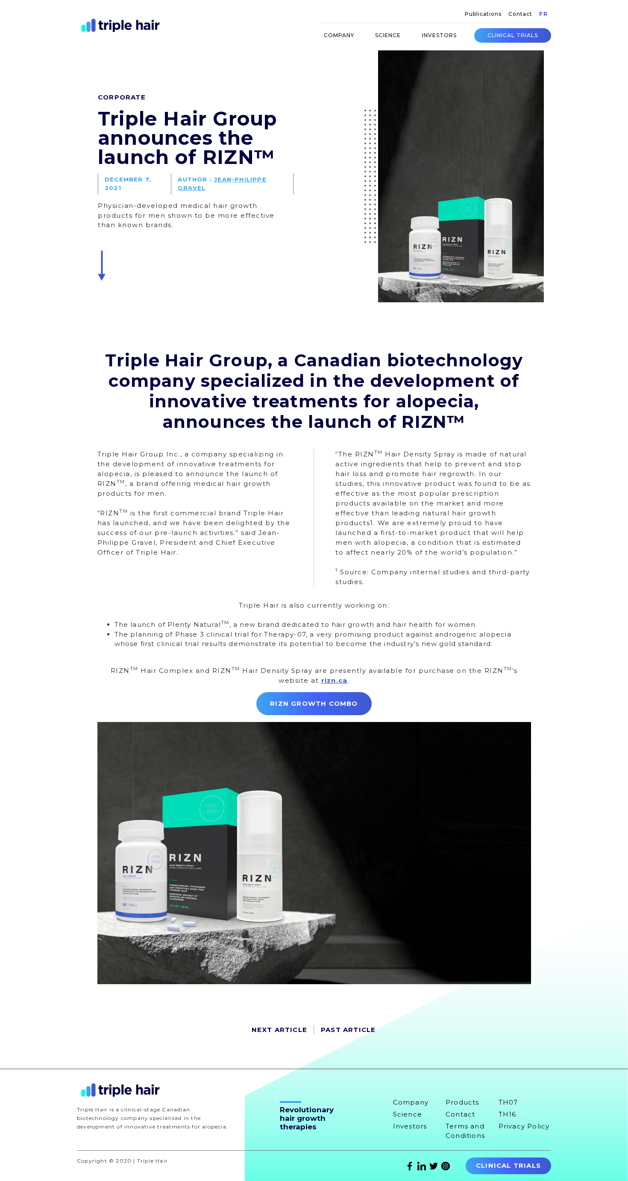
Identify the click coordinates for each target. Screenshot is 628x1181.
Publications (483, 14)
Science (388, 35)
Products (462, 1102)
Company (339, 35)
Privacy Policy (524, 1126)
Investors (439, 35)
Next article (279, 1030)
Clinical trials (512, 35)
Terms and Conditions (465, 1131)
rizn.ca (334, 680)
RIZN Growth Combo (314, 703)
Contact (520, 14)
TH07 (508, 1102)
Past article (348, 1030)
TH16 (507, 1114)
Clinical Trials (508, 1165)
